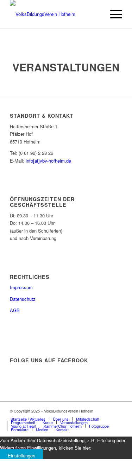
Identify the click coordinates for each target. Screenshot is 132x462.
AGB (15, 310)
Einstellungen (21, 455)
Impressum (21, 287)
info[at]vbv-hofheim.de (48, 160)
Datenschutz (23, 299)
